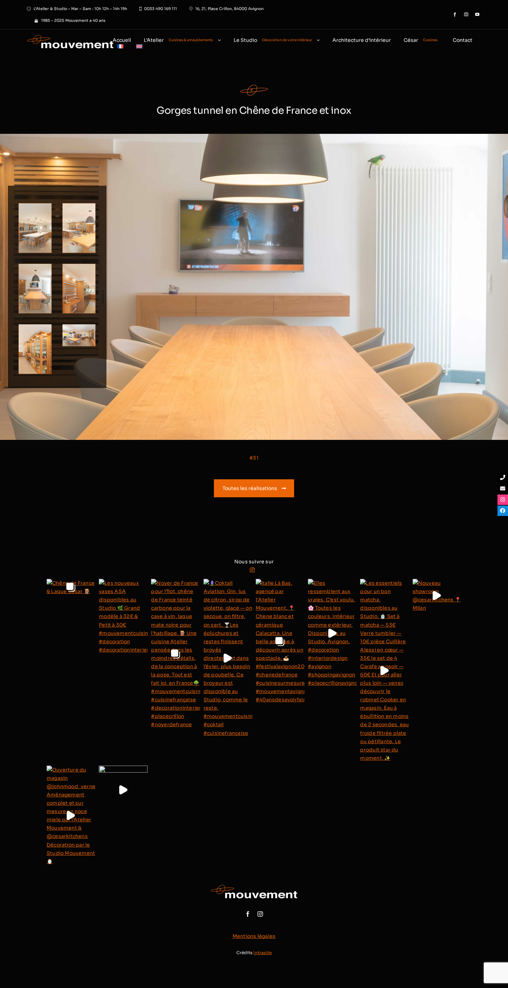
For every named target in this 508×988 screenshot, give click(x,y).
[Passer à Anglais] (139, 47)
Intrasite (262, 952)
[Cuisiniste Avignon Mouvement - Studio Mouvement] (61, 43)
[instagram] (466, 14)
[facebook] (455, 14)
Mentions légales (254, 936)
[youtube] (477, 14)
